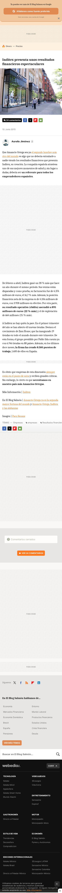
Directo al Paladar (11, 819)
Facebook (25, 120)
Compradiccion (9, 846)
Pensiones (8, 733)
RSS (26, 682)
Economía (7, 706)
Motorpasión (37, 819)
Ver (32, 553)
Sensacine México (40, 865)
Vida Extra (36, 785)
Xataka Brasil (8, 865)
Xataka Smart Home (12, 793)
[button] (22, 141)
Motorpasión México (41, 873)
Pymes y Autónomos (41, 842)
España (6, 728)
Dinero (9, 46)
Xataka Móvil (8, 785)
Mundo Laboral (39, 712)
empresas (32, 422)
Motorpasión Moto (40, 823)
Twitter (30, 120)
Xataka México (9, 861)
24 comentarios (13, 120)
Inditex (26, 392)
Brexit (6, 722)
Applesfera (8, 789)
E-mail (41, 120)
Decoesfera (8, 842)
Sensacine (36, 800)
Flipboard (35, 120)
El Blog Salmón (38, 838)
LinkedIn (38, 682)
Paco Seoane (18, 416)
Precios (19, 46)
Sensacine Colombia (41, 869)
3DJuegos (36, 781)
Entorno (35, 706)
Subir (51, 766)
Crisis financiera (39, 728)
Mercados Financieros (13, 712)
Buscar (58, 754)
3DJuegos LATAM (40, 861)
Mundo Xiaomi (9, 797)
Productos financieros (42, 717)
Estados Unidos (39, 722)
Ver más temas (12, 743)
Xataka (6, 781)
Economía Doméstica (13, 717)
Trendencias (8, 838)
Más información (34, 890)
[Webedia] (11, 767)
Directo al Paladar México (14, 873)
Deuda (35, 733)
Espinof (35, 804)
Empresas (18, 422)
